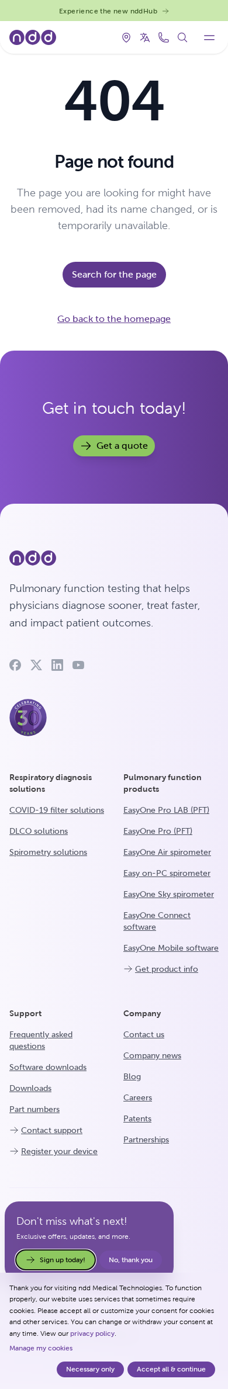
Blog (132, 1076)
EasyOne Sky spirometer (168, 894)
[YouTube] (78, 665)
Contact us (143, 1034)
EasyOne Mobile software (171, 947)
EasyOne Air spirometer (167, 852)
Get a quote (122, 446)
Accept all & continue (171, 1369)
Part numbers (34, 1109)
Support (25, 1013)
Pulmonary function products (162, 783)
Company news (152, 1055)
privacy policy (92, 1333)
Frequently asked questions (40, 1040)
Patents (137, 1118)
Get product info (166, 969)
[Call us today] (164, 37)
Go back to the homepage (114, 319)
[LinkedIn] (57, 665)
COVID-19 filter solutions (56, 810)
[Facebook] (15, 665)
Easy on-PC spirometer (166, 873)
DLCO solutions (38, 831)
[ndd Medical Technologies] (114, 558)
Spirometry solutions (48, 852)
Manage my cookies (40, 1348)
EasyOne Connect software (157, 920)
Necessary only (90, 1369)
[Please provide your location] (126, 37)
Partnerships (146, 1139)
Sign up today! (62, 1260)
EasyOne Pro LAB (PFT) (166, 810)
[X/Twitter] (36, 665)
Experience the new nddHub (108, 11)
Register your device (59, 1151)
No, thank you (131, 1260)
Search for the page (114, 274)
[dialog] (114, 1331)
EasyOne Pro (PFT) (157, 831)
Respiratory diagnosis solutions (50, 783)
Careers (137, 1097)
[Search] (182, 37)
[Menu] (209, 37)
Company (142, 1013)
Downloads (30, 1088)
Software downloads (48, 1067)
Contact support (51, 1130)
